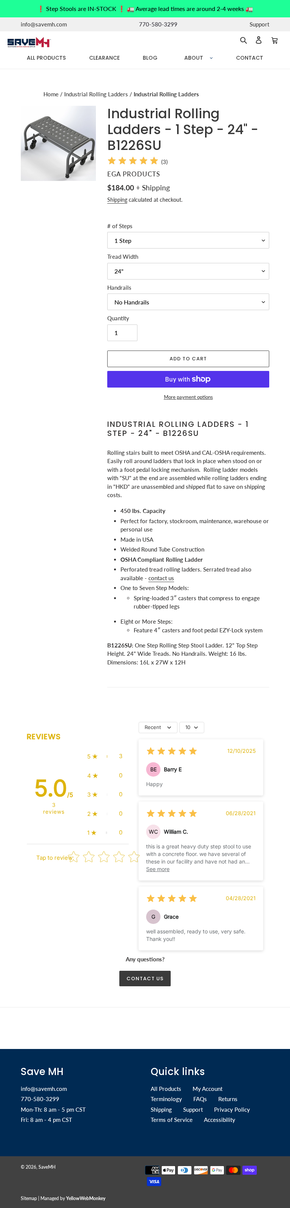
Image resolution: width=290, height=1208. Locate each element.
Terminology (166, 1098)
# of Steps (120, 225)
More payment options (188, 397)
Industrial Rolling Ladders (97, 94)
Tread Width (122, 256)
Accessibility (219, 1119)
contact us (161, 578)
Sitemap (29, 1198)
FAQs (200, 1098)
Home (51, 94)
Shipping (117, 199)
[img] (133, 161)
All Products (166, 1088)
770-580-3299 (40, 1098)
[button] (105, 756)
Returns (228, 1098)
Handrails (119, 287)
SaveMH (47, 1167)
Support (193, 1109)
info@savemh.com (44, 1088)
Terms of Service (172, 1119)
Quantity (118, 318)
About (193, 58)
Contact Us (145, 978)
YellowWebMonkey (85, 1198)
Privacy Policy (232, 1109)
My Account (207, 1088)
